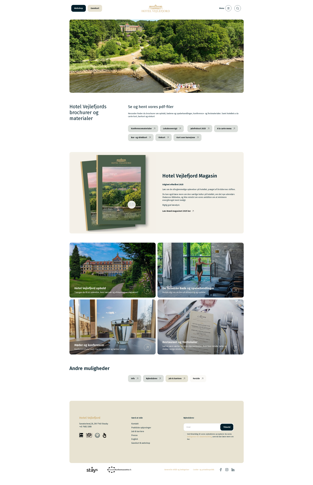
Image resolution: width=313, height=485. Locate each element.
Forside (196, 378)
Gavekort (95, 8)
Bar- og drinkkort (139, 137)
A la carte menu (224, 128)
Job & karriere (175, 378)
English (134, 439)
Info (133, 378)
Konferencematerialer (141, 128)
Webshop (78, 8)
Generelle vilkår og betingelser (176, 470)
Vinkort (161, 137)
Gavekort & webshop (140, 443)
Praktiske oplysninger (141, 427)
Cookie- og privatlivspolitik (203, 470)
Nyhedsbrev (151, 378)
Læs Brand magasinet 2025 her (176, 211)
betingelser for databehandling (199, 437)
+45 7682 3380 (85, 426)
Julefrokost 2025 (198, 128)
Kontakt (135, 424)
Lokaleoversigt (170, 128)
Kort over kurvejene (186, 137)
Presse (134, 435)
